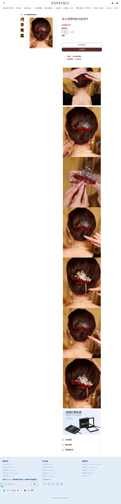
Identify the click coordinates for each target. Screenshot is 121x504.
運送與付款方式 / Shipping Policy (11, 473)
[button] (4, 3)
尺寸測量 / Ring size (47, 464)
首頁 (21, 15)
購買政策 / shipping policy (48, 476)
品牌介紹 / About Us (7, 464)
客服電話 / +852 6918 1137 (88, 470)
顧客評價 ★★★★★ (87, 473)
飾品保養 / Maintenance (48, 467)
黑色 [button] (65, 32)
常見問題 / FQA (86, 476)
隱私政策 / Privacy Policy (9, 467)
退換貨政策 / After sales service (10, 470)
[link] (8, 8)
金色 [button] (72, 32)
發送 (34, 484)
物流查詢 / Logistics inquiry (49, 473)
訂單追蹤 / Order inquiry (48, 470)
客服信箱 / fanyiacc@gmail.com (89, 467)
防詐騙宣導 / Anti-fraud (8, 476)
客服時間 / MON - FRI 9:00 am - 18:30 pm (91, 464)
